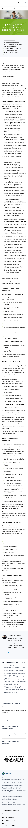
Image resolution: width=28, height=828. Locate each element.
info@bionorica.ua (14, 805)
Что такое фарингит (9, 40)
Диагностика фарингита (10, 46)
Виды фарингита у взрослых (11, 42)
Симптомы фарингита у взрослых (13, 44)
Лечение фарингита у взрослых (12, 48)
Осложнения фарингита (10, 50)
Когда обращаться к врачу (11, 52)
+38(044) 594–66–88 (10, 820)
